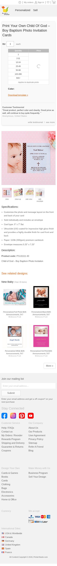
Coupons (6, 450)
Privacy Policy (35, 439)
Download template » (18, 95)
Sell (35, 10)
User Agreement (36, 435)
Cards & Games (9, 473)
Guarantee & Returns (12, 447)
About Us (33, 428)
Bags (4, 488)
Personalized (22, 10)
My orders (28, 2)
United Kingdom (12, 544)
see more (50, 122)
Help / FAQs (7, 428)
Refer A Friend (35, 447)
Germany (9, 541)
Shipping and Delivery (13, 443)
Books (4, 477)
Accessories (7, 495)
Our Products (35, 431)
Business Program (38, 473)
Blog (30, 450)
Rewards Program (10, 439)
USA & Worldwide (13, 533)
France (8, 552)
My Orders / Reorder (11, 435)
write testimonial (35, 122)
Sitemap (32, 443)
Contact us (7, 431)
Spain (8, 548)
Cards (4, 480)
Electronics (7, 492)
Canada (9, 537)
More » (49, 366)
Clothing (5, 484)
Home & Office (9, 499)
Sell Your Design (37, 477)
